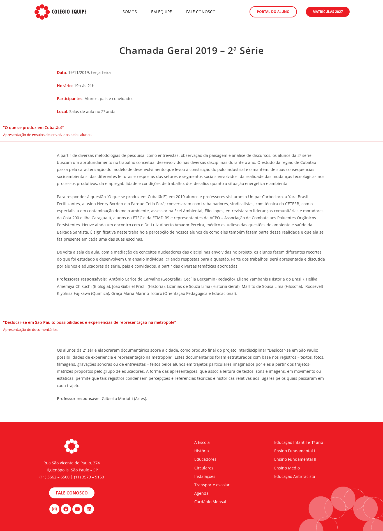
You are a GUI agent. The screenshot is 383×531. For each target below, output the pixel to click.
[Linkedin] (89, 509)
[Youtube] (77, 509)
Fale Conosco (201, 11)
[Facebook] (66, 509)
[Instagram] (54, 509)
